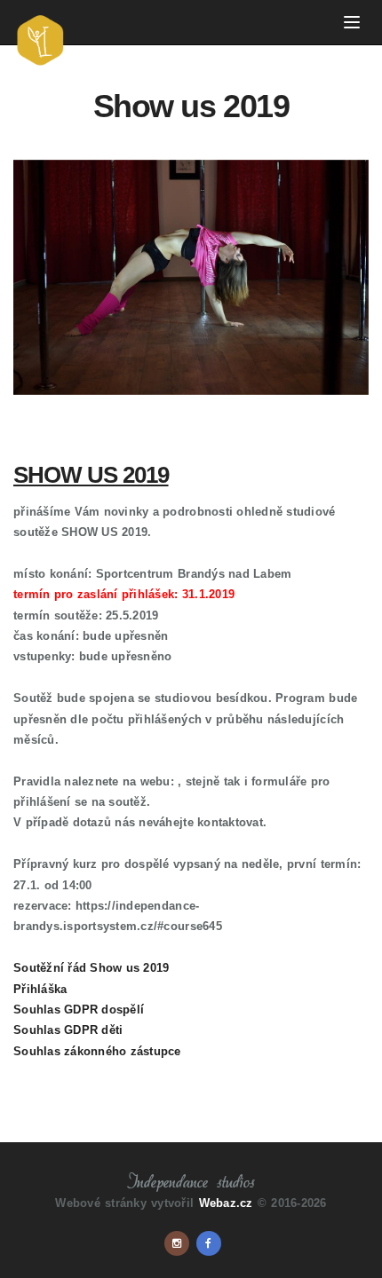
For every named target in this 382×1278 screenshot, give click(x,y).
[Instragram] (176, 1243)
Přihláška (40, 989)
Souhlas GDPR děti (68, 1030)
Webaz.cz (226, 1203)
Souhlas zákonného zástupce (97, 1051)
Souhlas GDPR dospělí (78, 1009)
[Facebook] (208, 1243)
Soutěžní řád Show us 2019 (91, 967)
